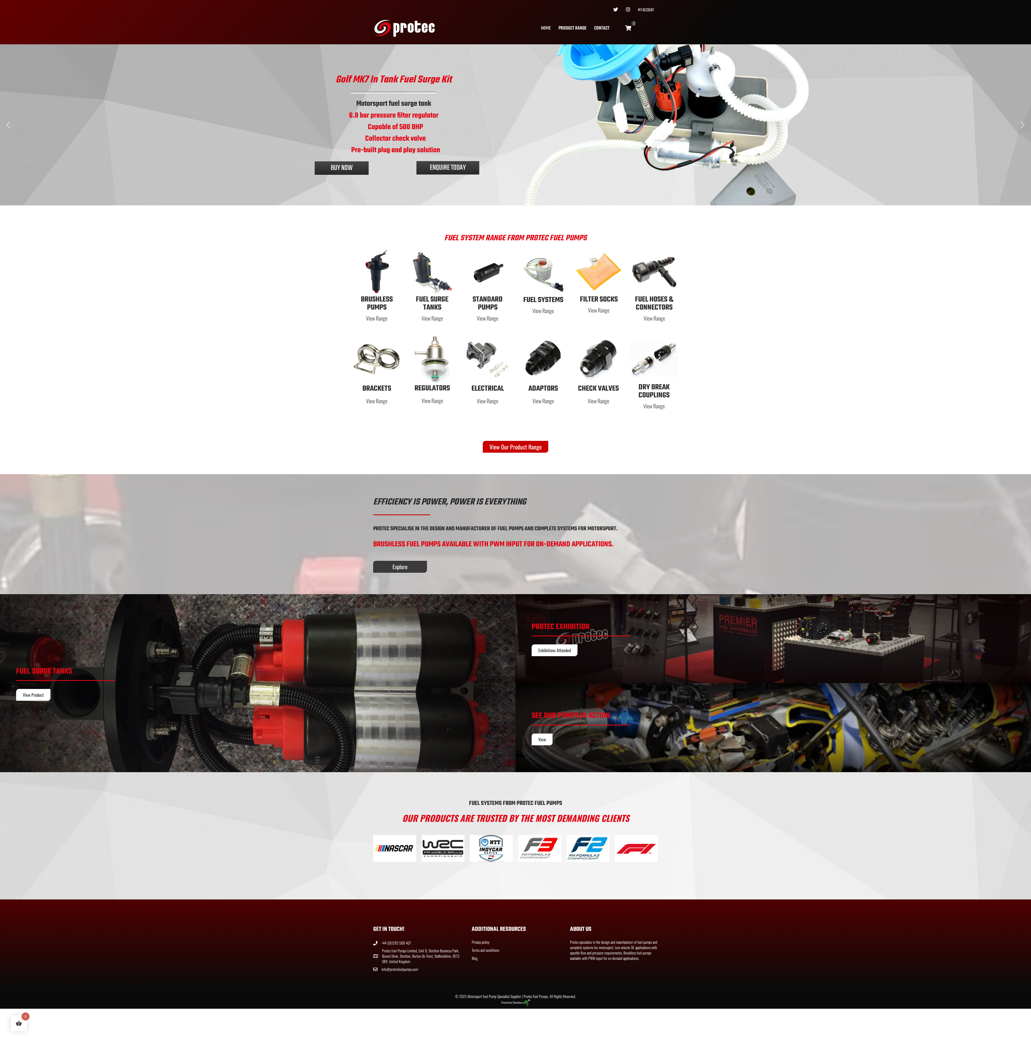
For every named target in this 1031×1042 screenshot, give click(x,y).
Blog (475, 958)
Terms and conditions (485, 950)
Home (546, 28)
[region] (515, 124)
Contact (601, 28)
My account (646, 10)
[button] (8, 125)
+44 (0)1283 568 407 (396, 943)
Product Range (572, 28)
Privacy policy (480, 942)
